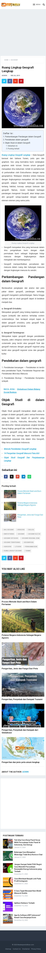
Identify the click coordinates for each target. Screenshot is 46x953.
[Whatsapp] (29, 476)
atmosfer (21, 529)
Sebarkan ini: (13, 146)
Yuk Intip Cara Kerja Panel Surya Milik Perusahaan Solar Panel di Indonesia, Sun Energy (27, 842)
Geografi (14, 60)
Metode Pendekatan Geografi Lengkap (20, 449)
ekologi (31, 529)
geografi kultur (34, 534)
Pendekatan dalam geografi (16, 140)
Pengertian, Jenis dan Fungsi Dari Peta (20, 668)
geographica (28, 542)
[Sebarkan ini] (6, 476)
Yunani (28, 551)
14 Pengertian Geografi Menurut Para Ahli (21, 453)
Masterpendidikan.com (26, 945)
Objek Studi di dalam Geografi (17, 143)
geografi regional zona (30, 538)
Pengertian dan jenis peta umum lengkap (20, 762)
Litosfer (18, 546)
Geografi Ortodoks (11, 538)
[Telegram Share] (23, 476)
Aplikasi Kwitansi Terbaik (24, 903)
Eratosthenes (9, 534)
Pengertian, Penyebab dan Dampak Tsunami (22, 699)
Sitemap (8, 949)
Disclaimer (26, 949)
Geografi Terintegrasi (12, 542)
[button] (37, 4)
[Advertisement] (23, 32)
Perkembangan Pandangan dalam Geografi (23, 136)
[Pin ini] (17, 476)
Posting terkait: (14, 149)
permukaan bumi (31, 546)
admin (4, 75)
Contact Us (17, 949)
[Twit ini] (11, 476)
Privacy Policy (36, 949)
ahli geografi (9, 529)
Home (6, 60)
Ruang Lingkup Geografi (13, 551)
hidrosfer (7, 546)
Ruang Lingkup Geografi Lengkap (16, 155)
